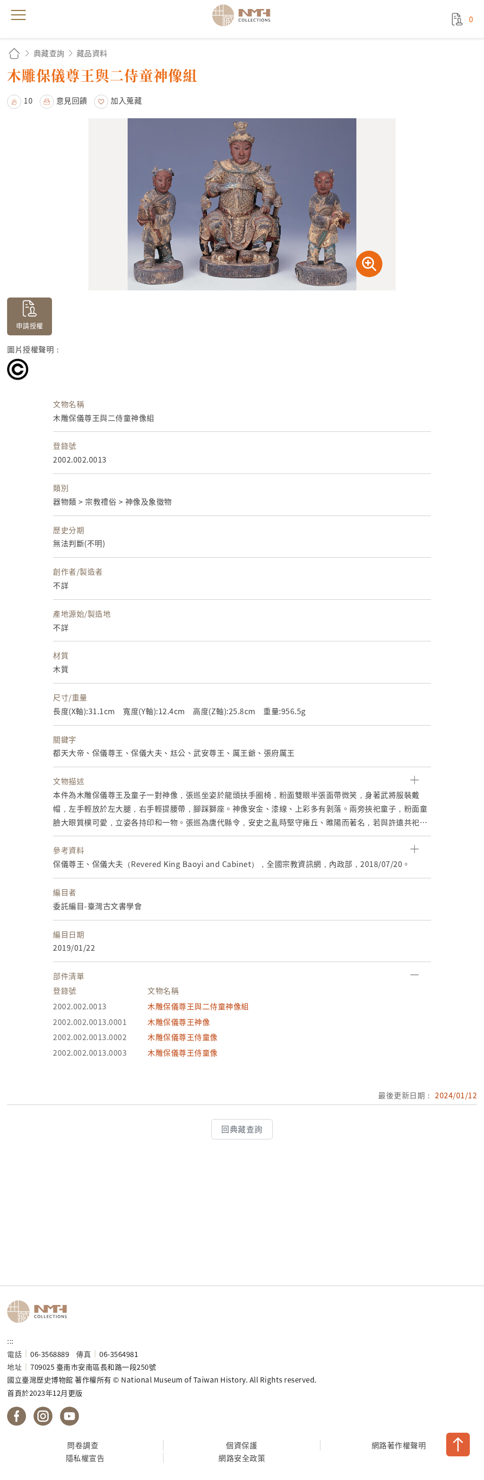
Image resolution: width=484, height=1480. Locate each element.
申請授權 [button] (29, 325)
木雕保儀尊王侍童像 (182, 1036)
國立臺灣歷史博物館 (40, 1311)
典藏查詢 (49, 53)
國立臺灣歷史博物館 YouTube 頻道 (69, 1416)
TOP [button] (458, 1444)
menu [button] (18, 15)
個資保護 (241, 1445)
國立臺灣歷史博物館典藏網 (244, 15)
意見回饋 (71, 100)
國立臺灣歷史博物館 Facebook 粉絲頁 (16, 1416)
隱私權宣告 (85, 1458)
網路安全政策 (241, 1458)
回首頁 (14, 53)
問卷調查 (82, 1445)
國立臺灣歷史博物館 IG (43, 1416)
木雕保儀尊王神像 (178, 1021)
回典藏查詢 (242, 1129)
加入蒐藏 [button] (126, 100)
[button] (20, 100)
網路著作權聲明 (399, 1445)
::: (10, 1340)
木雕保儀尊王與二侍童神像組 (198, 1006)
